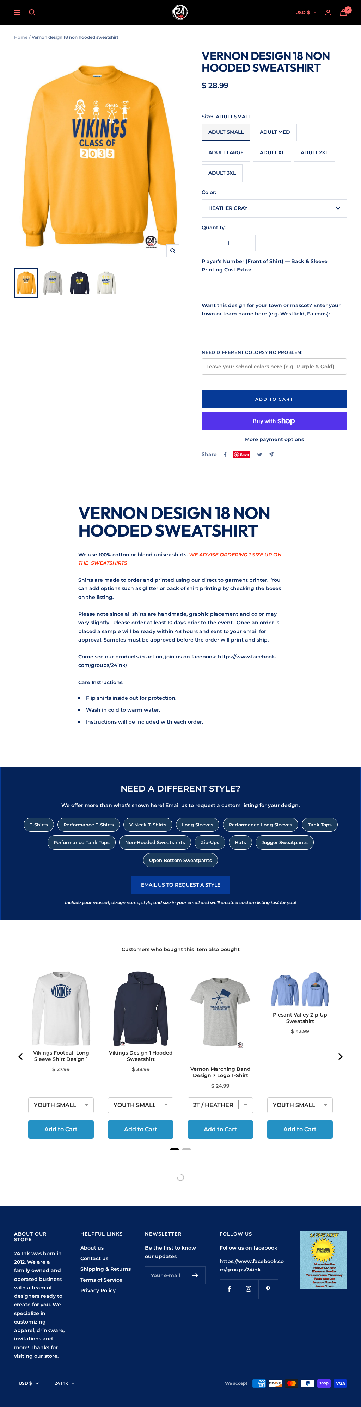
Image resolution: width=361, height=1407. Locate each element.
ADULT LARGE (226, 152)
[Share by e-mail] (271, 454)
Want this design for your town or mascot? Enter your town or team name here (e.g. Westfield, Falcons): (271, 309)
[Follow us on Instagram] (248, 1289)
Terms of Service (101, 1280)
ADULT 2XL (314, 152)
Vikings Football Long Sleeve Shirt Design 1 (61, 1056)
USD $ (302, 12)
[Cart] (343, 12)
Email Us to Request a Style (180, 885)
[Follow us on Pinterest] (268, 1289)
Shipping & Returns (105, 1269)
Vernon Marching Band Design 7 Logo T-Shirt (220, 1072)
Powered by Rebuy (180, 1158)
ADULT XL (272, 152)
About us (92, 1248)
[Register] (195, 1275)
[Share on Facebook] (225, 454)
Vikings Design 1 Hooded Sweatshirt (141, 1056)
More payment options (274, 439)
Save (244, 454)
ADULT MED (275, 132)
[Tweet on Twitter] (260, 454)
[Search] (32, 12)
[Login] (328, 12)
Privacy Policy (98, 1290)
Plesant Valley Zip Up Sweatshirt (300, 1018)
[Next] (340, 1057)
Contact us (94, 1258)
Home (20, 37)
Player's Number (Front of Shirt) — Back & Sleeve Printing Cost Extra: (265, 265)
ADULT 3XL (222, 173)
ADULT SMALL (226, 132)
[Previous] (21, 1057)
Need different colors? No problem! (252, 352)
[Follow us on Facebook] (229, 1289)
